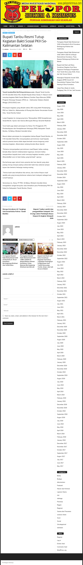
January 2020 (61, 362)
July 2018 (60, 421)
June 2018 (60, 424)
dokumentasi (61, 482)
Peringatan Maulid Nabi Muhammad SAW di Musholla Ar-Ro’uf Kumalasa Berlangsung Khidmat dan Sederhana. (10, 260)
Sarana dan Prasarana (64, 511)
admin (6, 49)
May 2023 (60, 232)
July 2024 (60, 187)
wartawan (60, 527)
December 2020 (62, 326)
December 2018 (62, 404)
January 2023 (61, 245)
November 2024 (62, 174)
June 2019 (60, 385)
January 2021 (61, 323)
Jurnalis (53, 26)
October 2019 (61, 372)
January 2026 (61, 129)
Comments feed (62, 547)
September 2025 (62, 142)
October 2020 (61, 333)
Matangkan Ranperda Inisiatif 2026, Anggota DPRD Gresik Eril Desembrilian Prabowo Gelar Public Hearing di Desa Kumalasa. (68, 81)
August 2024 (61, 184)
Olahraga (44, 26)
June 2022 (60, 268)
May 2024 (60, 193)
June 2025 (60, 151)
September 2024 (62, 181)
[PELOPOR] (41, 11)
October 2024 (61, 177)
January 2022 (61, 284)
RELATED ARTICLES (10, 240)
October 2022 (61, 255)
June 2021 (60, 307)
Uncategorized (61, 524)
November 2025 (62, 135)
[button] (79, 26)
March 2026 (60, 122)
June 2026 (60, 112)
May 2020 (60, 349)
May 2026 (60, 116)
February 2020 (61, 359)
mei (58, 495)
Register (59, 537)
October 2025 (61, 138)
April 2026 (60, 119)
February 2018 (61, 437)
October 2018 (61, 411)
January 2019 (61, 401)
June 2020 (60, 346)
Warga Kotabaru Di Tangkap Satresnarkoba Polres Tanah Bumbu (14, 211)
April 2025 (60, 158)
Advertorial (70, 26)
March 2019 (60, 395)
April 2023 (60, 236)
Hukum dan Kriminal (63, 489)
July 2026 (60, 109)
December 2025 (62, 132)
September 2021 (62, 297)
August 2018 (61, 417)
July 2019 (60, 382)
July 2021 (60, 304)
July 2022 (60, 265)
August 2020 (61, 339)
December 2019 (62, 365)
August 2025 (61, 145)
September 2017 (62, 453)
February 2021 (61, 320)
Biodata (61, 26)
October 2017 (61, 450)
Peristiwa (60, 502)
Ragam (59, 505)
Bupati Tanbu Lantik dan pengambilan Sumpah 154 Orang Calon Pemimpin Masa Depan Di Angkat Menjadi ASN (41, 213)
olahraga (59, 498)
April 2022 (60, 275)
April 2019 (60, 391)
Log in (59, 540)
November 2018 (62, 408)
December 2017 (62, 443)
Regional (11, 33)
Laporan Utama (62, 492)
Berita (12, 26)
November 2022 (62, 252)
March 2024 (60, 200)
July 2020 (60, 343)
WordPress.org (61, 550)
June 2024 (60, 190)
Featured (60, 485)
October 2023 (61, 216)
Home (5, 26)
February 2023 (61, 242)
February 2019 (61, 398)
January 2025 (61, 168)
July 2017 (60, 459)
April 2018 (60, 430)
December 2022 (62, 249)
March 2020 (60, 356)
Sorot (58, 518)
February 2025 (61, 164)
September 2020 (62, 336)
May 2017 (60, 466)
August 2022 (61, 262)
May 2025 (60, 155)
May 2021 (60, 310)
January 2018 (61, 440)
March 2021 (60, 317)
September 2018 (62, 414)
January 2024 (61, 206)
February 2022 (61, 281)
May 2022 (60, 271)
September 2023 (62, 219)
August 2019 (61, 378)
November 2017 (62, 446)
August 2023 (61, 223)
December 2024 (62, 171)
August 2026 (61, 106)
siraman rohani (61, 514)
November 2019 (62, 369)
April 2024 (60, 197)
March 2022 (60, 278)
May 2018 (60, 427)
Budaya (59, 479)
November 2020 (62, 330)
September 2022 (62, 258)
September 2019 (62, 375)
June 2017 (60, 463)
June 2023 (60, 229)
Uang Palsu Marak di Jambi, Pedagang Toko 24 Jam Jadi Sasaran (69, 89)
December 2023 (62, 210)
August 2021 (61, 301)
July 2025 (60, 148)
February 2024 (61, 203)
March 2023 (60, 239)
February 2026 (61, 125)
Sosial (59, 521)
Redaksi (20, 26)
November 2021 (62, 291)
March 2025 (60, 161)
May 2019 (60, 388)
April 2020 (60, 352)
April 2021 (60, 314)
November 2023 (62, 213)
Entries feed (61, 543)
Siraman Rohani (33, 26)
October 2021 (61, 294)
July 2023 (60, 226)
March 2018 (60, 434)
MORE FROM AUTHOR (26, 240)
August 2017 (61, 456)
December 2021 (62, 288)
